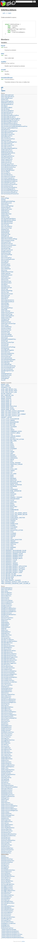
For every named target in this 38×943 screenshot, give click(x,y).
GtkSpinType (4, 340)
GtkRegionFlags (5, 319)
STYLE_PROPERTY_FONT (8, 561)
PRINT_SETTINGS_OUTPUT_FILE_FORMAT (13, 414)
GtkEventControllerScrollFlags (9, 239)
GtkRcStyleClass (5, 802)
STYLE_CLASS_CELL (7, 428)
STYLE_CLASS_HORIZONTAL (9, 458)
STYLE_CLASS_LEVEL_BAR (9, 469)
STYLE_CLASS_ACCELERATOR (10, 419)
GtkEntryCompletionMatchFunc (9, 128)
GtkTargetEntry (5, 867)
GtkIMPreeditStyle (6, 251)
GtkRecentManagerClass (7, 815)
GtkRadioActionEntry (6, 791)
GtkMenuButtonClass (6, 758)
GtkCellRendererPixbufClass (8, 655)
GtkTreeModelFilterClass (7, 906)
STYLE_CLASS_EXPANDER (9, 448)
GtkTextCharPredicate (7, 168)
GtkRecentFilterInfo (6, 813)
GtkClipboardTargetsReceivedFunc (10, 120)
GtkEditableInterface (6, 690)
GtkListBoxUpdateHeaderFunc (9, 148)
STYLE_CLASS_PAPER (7, 492)
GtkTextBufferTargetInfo (7, 350)
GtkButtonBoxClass (6, 635)
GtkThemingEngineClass (7, 884)
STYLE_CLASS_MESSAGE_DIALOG (11, 481)
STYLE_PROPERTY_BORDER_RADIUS (12, 555)
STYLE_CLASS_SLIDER (7, 522)
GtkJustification (5, 267)
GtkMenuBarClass (6, 757)
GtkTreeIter (4, 904)
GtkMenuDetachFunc (6, 150)
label (2, 53)
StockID (3, 380)
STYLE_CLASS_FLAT (7, 450)
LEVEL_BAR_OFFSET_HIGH (9, 390)
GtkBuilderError (5, 212)
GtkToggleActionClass (7, 885)
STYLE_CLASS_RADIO (7, 503)
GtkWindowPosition (6, 375)
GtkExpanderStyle (6, 242)
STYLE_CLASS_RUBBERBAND (9, 509)
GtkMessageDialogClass (7, 766)
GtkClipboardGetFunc (7, 114)
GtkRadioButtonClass (7, 793)
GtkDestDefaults (5, 231)
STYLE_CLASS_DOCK (7, 444)
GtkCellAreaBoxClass (7, 642)
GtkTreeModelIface (6, 907)
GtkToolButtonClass (6, 892)
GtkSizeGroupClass (6, 842)
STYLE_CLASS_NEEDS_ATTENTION (11, 484)
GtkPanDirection (5, 286)
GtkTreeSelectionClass (7, 910)
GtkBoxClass (4, 630)
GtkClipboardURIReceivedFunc (9, 123)
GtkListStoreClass (6, 754)
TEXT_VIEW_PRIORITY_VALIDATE (11, 580)
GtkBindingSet (5, 625)
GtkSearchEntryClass (7, 831)
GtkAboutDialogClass (6, 588)
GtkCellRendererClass (7, 652)
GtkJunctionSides (6, 265)
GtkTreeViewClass (6, 915)
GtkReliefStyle (5, 320)
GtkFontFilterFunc (6, 137)
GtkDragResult (5, 236)
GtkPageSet (4, 284)
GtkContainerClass (6, 683)
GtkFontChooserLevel (7, 250)
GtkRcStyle (4, 801)
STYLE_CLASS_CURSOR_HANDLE (11, 436)
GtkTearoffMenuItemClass (8, 870)
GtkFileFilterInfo (5, 704)
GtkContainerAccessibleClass (9, 682)
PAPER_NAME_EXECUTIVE (9, 406)
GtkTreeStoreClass (6, 914)
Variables (4, 42)
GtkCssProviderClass (7, 685)
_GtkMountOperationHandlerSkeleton (11, 936)
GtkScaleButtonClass (7, 821)
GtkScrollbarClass (6, 826)
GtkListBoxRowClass (6, 752)
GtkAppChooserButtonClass (8, 608)
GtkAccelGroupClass (6, 589)
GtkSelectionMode (6, 328)
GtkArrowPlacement (6, 203)
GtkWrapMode (5, 378)
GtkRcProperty (5, 799)
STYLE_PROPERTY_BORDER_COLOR (12, 553)
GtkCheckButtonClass (7, 666)
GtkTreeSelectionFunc (7, 186)
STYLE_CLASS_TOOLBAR (8, 535)
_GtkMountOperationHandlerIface (10, 931)
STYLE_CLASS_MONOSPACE (9, 483)
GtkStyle (3, 856)
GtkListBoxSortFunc (6, 146)
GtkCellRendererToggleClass (8, 663)
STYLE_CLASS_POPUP (7, 495)
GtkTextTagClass (5, 879)
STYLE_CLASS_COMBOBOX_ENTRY (11, 431)
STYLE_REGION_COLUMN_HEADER (11, 575)
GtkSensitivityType (6, 330)
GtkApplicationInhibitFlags (8, 201)
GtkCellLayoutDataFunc (7, 110)
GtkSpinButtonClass (6, 845)
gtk (4, 13)
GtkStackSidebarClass (7, 848)
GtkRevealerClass (6, 820)
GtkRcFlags (4, 309)
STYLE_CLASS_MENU (7, 477)
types (9, 13)
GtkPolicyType (5, 292)
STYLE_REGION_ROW (7, 577)
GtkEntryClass (5, 693)
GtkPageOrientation (6, 283)
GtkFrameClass (5, 719)
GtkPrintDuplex (5, 297)
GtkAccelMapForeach (7, 98)
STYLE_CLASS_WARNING (8, 547)
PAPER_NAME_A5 (6, 403)
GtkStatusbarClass (6, 853)
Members (5, 39)
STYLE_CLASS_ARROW (8, 420)
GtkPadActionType (6, 281)
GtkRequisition (5, 818)
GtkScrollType (5, 325)
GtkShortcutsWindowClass (8, 840)
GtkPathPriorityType (6, 287)
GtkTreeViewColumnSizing (8, 366)
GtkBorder (3, 628)
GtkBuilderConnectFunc (7, 102)
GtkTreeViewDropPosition (8, 367)
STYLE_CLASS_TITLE (7, 531)
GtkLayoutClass (5, 746)
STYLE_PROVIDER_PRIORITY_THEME (12, 571)
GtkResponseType (6, 322)
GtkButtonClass (5, 636)
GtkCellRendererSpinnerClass (9, 660)
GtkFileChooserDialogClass (8, 700)
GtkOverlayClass (5, 776)
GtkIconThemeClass (6, 735)
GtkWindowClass (5, 926)
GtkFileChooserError (6, 246)
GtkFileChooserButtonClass (8, 699)
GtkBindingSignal (5, 627)
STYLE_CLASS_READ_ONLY (9, 506)
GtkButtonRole (5, 215)
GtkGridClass (4, 722)
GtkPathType (4, 289)
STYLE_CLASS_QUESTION (8, 502)
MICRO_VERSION (6, 397)
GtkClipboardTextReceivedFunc (9, 121)
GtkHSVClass (4, 724)
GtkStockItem (5, 854)
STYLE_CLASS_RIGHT (7, 508)
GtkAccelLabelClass (6, 592)
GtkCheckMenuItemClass (8, 668)
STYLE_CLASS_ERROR (7, 447)
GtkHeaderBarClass (6, 727)
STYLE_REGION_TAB (7, 578)
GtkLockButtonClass (6, 755)
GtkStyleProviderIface (7, 862)
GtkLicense (4, 270)
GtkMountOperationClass (7, 769)
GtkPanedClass (5, 780)
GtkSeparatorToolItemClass (8, 835)
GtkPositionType (5, 295)
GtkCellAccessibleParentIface (9, 641)
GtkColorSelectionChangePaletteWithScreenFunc (14, 126)
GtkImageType (5, 261)
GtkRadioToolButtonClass (8, 796)
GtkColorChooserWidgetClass (9, 674)
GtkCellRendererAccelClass (8, 650)
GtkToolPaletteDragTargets (8, 359)
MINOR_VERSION (6, 398)
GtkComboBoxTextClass (7, 680)
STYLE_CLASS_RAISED (8, 505)
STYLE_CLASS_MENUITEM (9, 480)
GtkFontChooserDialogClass (8, 711)
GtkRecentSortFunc (6, 162)
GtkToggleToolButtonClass (8, 890)
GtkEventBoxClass (6, 696)
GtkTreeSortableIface (6, 912)
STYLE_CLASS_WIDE (7, 549)
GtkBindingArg (5, 622)
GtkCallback (4, 106)
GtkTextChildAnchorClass (8, 876)
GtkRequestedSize (6, 816)
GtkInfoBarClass (5, 741)
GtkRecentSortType (6, 317)
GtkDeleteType (5, 229)
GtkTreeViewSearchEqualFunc (9, 192)
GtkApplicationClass (6, 613)
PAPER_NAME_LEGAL (7, 408)
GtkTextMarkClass (6, 878)
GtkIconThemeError (6, 257)
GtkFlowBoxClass (6, 708)
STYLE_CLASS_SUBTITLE (8, 528)
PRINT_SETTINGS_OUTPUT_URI (10, 415)
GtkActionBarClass (6, 595)
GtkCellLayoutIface (6, 649)
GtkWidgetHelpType (6, 373)
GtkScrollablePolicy (6, 326)
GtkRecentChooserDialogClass (9, 806)
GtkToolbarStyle (5, 362)
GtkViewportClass (6, 920)
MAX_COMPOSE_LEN (7, 395)
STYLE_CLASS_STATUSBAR (9, 527)
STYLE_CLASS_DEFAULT (8, 437)
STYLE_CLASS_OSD (7, 488)
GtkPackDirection (5, 278)
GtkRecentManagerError (7, 315)
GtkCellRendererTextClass (8, 661)
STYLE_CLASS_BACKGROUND (10, 422)
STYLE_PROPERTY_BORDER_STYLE (11, 556)
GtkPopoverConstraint (7, 293)
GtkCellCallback (5, 109)
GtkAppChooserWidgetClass (8, 611)
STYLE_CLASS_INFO (7, 461)
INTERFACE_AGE (6, 387)
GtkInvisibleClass (5, 743)
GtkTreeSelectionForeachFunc (9, 184)
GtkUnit (3, 372)
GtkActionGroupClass (7, 600)
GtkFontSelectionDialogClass (9, 718)
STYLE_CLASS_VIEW (7, 546)
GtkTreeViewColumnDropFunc (9, 187)
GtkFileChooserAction (7, 243)
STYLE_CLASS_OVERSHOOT (9, 489)
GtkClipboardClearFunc (7, 112)
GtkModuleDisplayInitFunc (8, 153)
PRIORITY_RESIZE (6, 417)
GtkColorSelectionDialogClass (9, 677)
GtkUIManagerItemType (7, 370)
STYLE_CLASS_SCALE (7, 511)
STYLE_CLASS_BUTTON (8, 425)
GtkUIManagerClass (6, 918)
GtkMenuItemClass (6, 762)
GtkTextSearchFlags (6, 355)
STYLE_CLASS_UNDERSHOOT (10, 542)
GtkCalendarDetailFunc (7, 104)
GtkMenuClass (5, 760)
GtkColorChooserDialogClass (9, 671)
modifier (3, 61)
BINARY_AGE (5, 384)
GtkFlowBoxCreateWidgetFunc (9, 131)
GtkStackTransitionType (7, 342)
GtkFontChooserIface (6, 713)
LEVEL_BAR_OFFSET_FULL (9, 389)
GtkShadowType (5, 331)
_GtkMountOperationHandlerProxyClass (11, 934)
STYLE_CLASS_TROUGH (8, 541)
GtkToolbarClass (5, 900)
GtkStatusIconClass (6, 851)
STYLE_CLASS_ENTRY (7, 445)
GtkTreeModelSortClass (7, 909)
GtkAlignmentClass (6, 606)
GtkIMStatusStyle (6, 253)
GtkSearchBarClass (6, 829)
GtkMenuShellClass (6, 763)
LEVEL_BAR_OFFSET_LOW (9, 392)
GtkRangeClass (5, 798)
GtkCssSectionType (6, 228)
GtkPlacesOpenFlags (6, 290)
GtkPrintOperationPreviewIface (9, 787)
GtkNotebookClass (6, 773)
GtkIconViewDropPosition (8, 259)
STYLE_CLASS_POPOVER (8, 494)
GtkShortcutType (5, 333)
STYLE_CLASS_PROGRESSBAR (10, 499)
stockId (3, 69)
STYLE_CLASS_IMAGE (7, 459)
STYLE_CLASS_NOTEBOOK (9, 486)
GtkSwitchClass (5, 863)
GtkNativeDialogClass (7, 771)
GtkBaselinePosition (6, 209)
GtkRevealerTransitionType (8, 323)
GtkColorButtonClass (6, 669)
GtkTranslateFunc (6, 173)
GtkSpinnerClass (5, 846)
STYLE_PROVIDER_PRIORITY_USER (11, 572)
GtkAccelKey (4, 591)
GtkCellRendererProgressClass (9, 657)
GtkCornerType (5, 224)
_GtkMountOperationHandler (8, 929)
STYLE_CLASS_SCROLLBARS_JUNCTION (13, 517)
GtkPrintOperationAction (7, 300)
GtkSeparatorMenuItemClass (9, 834)
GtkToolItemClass (6, 893)
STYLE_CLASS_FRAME (7, 452)
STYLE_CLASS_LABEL (7, 466)
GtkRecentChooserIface (7, 807)
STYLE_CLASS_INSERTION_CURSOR (11, 464)
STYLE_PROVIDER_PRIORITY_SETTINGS (13, 569)
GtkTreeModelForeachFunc (8, 182)
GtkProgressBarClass (7, 788)
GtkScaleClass (5, 823)
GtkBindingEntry (5, 624)
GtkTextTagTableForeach (7, 170)
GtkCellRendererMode (7, 221)
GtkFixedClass (5, 705)
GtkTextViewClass (6, 882)
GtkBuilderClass (5, 633)
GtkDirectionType (5, 234)
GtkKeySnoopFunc (6, 140)
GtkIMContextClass (6, 729)
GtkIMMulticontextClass (7, 732)
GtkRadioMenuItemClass (7, 794)
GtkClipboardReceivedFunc (8, 117)
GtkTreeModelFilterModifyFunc (9, 179)
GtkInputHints (4, 262)
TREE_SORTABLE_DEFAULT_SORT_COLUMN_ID (15, 582)
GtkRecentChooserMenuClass (9, 809)
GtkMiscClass (5, 768)
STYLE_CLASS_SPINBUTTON (9, 524)
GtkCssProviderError (6, 226)
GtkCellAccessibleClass (7, 639)
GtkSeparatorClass (6, 832)
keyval (3, 45)
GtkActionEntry (5, 599)
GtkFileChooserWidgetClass (8, 702)
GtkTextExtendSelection (7, 353)
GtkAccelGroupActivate (7, 95)
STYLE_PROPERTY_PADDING (9, 564)
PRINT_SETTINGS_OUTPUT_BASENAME (12, 411)
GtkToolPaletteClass (6, 896)
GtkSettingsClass (5, 837)
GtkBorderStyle (5, 210)
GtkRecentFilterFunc (6, 161)
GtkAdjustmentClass (6, 605)
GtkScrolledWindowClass (7, 827)
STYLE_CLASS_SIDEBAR (8, 521)
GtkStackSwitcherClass (7, 849)
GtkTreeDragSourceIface (7, 903)
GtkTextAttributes (5, 873)
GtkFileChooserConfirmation (8, 245)
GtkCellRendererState (7, 223)
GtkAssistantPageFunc (7, 101)
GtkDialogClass (5, 686)
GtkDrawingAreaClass (7, 688)
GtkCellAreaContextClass (8, 646)
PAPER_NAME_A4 (6, 401)
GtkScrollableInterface (7, 824)
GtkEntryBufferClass (6, 691)
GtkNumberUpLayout (6, 275)
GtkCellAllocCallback (6, 107)
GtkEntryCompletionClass (8, 694)
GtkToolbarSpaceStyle (7, 361)
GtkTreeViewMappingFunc (8, 189)
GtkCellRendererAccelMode (8, 220)
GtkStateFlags (5, 344)
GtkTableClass (5, 865)
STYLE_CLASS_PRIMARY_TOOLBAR (11, 497)
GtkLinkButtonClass (6, 749)
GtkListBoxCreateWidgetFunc (9, 142)
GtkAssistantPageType (7, 206)
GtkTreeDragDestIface (7, 901)
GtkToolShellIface (6, 898)
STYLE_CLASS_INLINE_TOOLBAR (10, 462)
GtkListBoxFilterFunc (6, 143)
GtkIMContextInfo (6, 730)
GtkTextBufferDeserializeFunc (9, 165)
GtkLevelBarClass (6, 747)
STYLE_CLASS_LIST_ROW (8, 473)
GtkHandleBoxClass (6, 726)
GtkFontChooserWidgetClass (9, 715)
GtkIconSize (4, 256)
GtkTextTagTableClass (7, 881)
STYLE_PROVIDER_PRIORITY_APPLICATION (14, 566)
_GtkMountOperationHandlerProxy (10, 932)
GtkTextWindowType (6, 358)
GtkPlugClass (4, 782)
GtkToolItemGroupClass (7, 895)
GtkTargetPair (4, 868)
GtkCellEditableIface (6, 647)
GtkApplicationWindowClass (8, 614)
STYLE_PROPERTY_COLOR (9, 560)
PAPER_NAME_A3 (6, 400)
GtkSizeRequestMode (7, 336)
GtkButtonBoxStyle (6, 214)
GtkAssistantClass (6, 619)
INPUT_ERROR (5, 386)
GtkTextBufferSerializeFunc (8, 167)
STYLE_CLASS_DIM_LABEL (9, 441)
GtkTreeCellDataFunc (7, 175)
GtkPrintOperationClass (7, 785)
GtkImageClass (5, 738)
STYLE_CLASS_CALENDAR (9, 426)
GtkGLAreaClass (5, 721)
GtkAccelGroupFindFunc (7, 96)
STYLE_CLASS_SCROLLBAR (9, 516)
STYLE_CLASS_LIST (7, 472)
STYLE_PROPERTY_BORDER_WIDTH (11, 558)
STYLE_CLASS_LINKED (7, 470)
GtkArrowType (5, 204)
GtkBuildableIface (6, 631)
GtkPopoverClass (5, 784)
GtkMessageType (5, 273)
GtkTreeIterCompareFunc (8, 178)
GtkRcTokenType (5, 311)
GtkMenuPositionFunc (7, 151)
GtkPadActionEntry (6, 777)
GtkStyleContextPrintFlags (8, 347)
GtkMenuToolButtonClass (8, 765)
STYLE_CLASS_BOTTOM (8, 423)
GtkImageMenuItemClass (8, 740)
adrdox (23, 941)
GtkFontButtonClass (6, 710)
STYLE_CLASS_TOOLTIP (8, 536)
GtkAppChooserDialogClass (8, 610)
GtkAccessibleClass (6, 594)
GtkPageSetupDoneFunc (7, 156)
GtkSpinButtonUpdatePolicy (8, 339)
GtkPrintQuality (5, 304)
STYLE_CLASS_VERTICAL (8, 544)
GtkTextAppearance (6, 871)
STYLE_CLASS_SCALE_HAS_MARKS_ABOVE (14, 513)
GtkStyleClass (5, 857)
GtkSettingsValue (5, 838)
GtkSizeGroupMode (6, 334)
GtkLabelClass (5, 744)
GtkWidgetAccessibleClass (8, 923)
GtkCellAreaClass (6, 644)
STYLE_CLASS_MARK (7, 475)
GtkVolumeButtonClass (7, 922)
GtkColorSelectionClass (7, 675)
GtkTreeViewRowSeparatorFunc (9, 190)
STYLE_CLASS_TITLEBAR (8, 533)
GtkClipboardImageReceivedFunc (10, 115)
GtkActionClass (5, 597)
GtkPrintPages (5, 303)
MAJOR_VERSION (6, 394)
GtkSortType (4, 337)
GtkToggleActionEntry (7, 887)
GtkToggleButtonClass (7, 889)
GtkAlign (3, 199)
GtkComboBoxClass (6, 679)
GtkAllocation (4, 99)
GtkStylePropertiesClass (7, 860)
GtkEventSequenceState (7, 240)
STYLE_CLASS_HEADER (8, 455)
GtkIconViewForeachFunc (8, 139)
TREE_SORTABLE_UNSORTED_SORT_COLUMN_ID (15, 583)
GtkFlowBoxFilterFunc (7, 132)
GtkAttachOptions (6, 207)
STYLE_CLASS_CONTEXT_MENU (10, 433)
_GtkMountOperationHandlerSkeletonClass (12, 937)
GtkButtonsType (5, 217)
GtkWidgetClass (5, 925)
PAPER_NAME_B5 (6, 405)
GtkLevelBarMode (6, 268)
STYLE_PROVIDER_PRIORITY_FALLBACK (13, 568)
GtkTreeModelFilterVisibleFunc (9, 181)
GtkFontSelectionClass (7, 716)
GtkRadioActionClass (6, 790)
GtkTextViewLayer (6, 356)
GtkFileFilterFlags (6, 248)
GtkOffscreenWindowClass (8, 774)
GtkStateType (4, 345)
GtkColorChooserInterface (8, 672)
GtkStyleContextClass (7, 859)
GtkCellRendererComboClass (9, 653)
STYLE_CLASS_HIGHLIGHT (9, 456)
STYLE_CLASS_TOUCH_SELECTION (11, 539)
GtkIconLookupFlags (6, 254)
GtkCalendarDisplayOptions (8, 218)
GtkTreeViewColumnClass (8, 917)
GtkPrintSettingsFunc (7, 157)
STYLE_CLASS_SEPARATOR (9, 519)
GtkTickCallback (5, 171)
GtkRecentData (5, 812)
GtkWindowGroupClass (7, 928)
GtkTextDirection (5, 352)
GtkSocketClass (5, 843)
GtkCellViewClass (6, 664)
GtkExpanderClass (6, 697)
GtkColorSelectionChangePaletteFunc (11, 124)
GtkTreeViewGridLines (7, 369)
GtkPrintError (4, 298)
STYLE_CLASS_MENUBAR (8, 478)
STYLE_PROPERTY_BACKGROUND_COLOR (13, 550)
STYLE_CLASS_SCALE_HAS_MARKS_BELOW (14, 514)
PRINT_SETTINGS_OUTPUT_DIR (10, 412)
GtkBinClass (4, 621)
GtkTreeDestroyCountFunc (8, 176)
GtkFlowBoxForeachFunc (8, 134)
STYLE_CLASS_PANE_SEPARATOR (11, 491)
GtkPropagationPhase (7, 308)
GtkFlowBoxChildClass (7, 707)
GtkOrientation (5, 276)
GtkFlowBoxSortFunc (6, 135)
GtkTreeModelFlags (6, 364)
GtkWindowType (5, 377)
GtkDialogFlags (5, 232)
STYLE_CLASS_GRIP (7, 453)
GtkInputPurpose (5, 264)
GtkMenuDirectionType (7, 271)
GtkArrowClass (5, 616)
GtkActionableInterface (7, 602)
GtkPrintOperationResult (7, 301)
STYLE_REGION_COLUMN (8, 574)
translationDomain (7, 77)
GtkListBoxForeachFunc (7, 145)
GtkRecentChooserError (7, 312)
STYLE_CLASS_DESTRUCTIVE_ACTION (12, 439)
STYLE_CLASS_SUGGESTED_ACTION (12, 530)
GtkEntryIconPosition (6, 237)
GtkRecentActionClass (7, 804)
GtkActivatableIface (6, 603)
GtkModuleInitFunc (6, 154)
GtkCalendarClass (6, 638)
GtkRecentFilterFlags (6, 314)
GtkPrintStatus (5, 306)
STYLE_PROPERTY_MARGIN (9, 563)
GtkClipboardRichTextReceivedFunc (10, 118)
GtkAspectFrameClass (7, 617)
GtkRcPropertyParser (6, 159)
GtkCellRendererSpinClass (8, 658)
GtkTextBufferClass (6, 875)
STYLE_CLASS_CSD (7, 434)
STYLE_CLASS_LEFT (7, 467)
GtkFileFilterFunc (5, 129)
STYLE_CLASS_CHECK (7, 430)
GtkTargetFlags (5, 348)
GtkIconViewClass (6, 737)
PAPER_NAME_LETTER (7, 409)
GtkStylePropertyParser (7, 164)
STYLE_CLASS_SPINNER (8, 525)
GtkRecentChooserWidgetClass (9, 810)
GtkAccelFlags (5, 198)
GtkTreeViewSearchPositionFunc (10, 193)
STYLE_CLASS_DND (7, 442)
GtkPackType (4, 279)
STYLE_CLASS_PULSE (7, 500)
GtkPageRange (5, 779)
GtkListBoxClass (5, 751)
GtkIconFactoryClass (6, 733)
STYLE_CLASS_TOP (7, 538)
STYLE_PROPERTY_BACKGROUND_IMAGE (13, 552)
